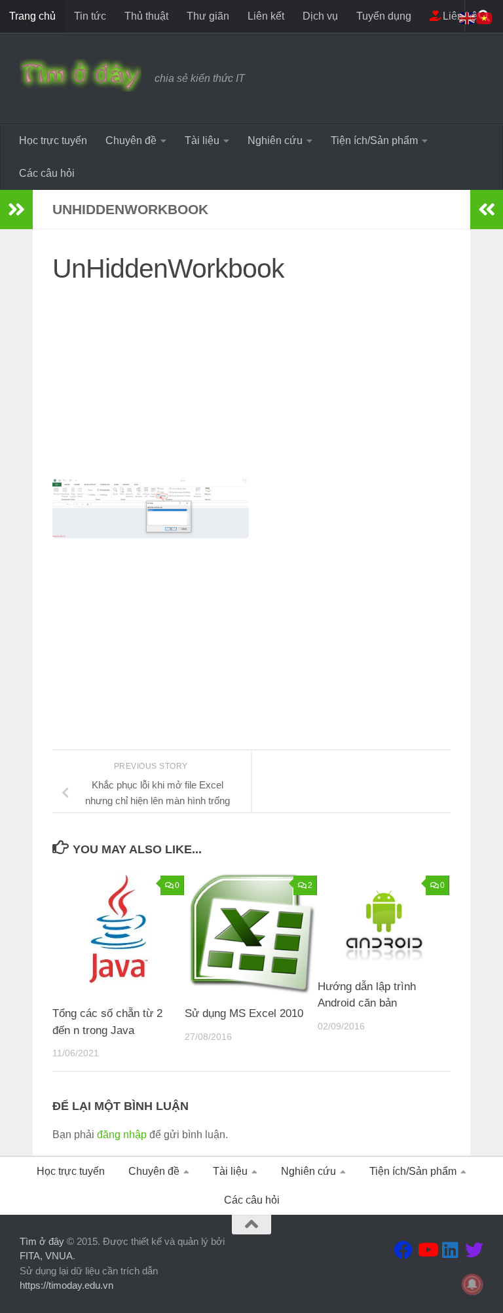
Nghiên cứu (275, 140)
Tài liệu (202, 140)
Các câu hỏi (47, 173)
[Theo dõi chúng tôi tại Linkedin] (450, 1250)
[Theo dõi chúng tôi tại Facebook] (403, 1250)
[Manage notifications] (472, 1284)
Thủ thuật (146, 16)
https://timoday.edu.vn (66, 1285)
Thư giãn (208, 16)
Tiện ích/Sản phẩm (374, 140)
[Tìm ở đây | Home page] (80, 75)
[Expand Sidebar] (16, 209)
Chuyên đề (131, 140)
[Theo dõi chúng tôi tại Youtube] (427, 1250)
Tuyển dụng (383, 16)
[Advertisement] (251, 387)
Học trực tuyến (53, 140)
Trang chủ (32, 16)
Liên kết (266, 16)
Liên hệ (458, 16)
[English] (467, 17)
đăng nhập (122, 1134)
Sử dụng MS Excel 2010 (244, 1013)
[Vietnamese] (484, 17)
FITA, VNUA (46, 1255)
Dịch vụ (320, 16)
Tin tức (90, 16)
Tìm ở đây (42, 1241)
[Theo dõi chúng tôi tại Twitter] (474, 1250)
